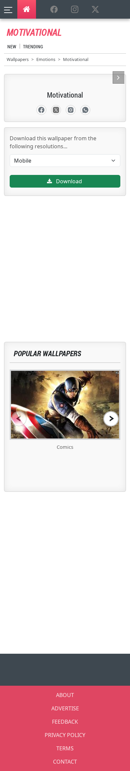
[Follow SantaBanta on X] (95, 10)
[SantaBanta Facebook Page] (54, 10)
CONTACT (65, 761)
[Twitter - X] (56, 110)
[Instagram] (71, 110)
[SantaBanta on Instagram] (75, 10)
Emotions (45, 59)
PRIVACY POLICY (65, 735)
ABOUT (65, 695)
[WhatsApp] (85, 110)
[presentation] (19, 418)
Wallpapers (18, 59)
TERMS (65, 748)
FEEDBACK (65, 721)
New (11, 46)
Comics (65, 446)
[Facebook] (41, 110)
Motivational (75, 59)
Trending (33, 46)
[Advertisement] (65, 261)
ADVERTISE (65, 708)
